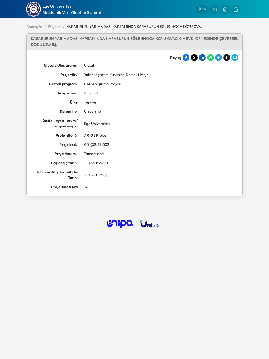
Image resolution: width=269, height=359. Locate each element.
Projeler (54, 26)
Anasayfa (34, 26)
